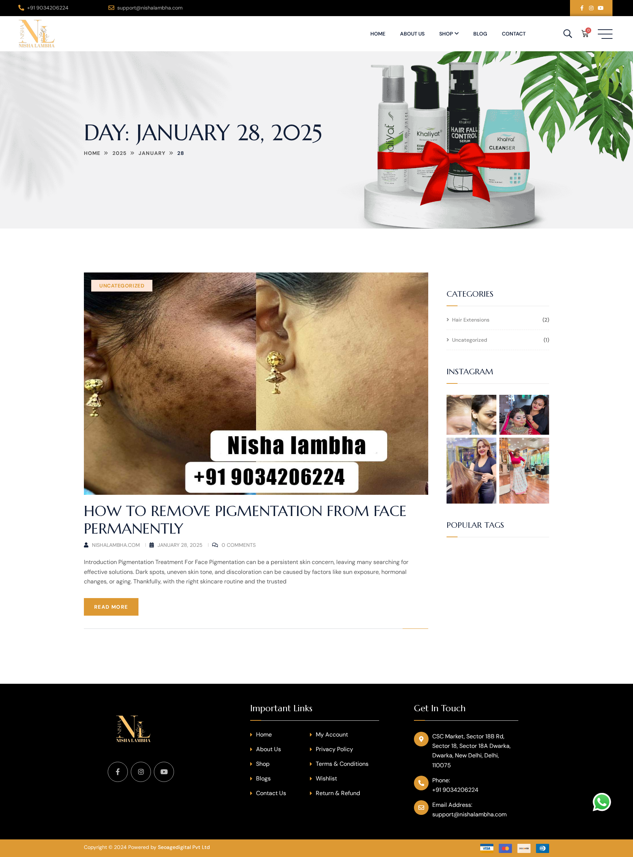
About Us (412, 33)
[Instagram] (591, 8)
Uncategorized (121, 285)
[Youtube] (600, 8)
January (152, 153)
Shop (446, 33)
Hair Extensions (470, 320)
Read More (111, 607)
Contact (514, 33)
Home (377, 33)
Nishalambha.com (116, 545)
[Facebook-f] (581, 8)
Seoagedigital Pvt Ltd (184, 847)
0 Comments (239, 545)
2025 (119, 153)
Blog (480, 33)
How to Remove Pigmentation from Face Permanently (245, 520)
